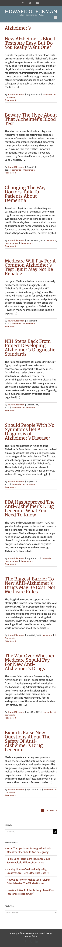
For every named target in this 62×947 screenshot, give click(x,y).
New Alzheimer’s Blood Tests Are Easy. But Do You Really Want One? (30, 43)
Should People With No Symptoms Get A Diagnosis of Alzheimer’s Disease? (29, 431)
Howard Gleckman (15, 94)
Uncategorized (11, 243)
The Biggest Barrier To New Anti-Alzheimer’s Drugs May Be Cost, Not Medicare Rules (30, 585)
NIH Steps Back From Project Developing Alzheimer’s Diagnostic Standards (30, 347)
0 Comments (29, 170)
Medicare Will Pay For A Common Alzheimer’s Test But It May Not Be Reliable (30, 267)
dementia (47, 94)
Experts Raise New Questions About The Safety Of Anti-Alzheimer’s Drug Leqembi (27, 741)
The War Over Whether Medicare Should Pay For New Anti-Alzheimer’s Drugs (30, 662)
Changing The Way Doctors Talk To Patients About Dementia (25, 194)
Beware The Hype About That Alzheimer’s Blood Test (31, 119)
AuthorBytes (31, 936)
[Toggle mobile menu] (55, 17)
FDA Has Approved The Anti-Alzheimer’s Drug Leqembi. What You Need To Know (30, 508)
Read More (9, 100)
